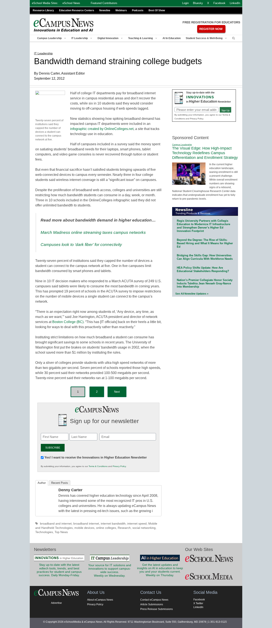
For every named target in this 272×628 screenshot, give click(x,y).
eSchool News (71, 3)
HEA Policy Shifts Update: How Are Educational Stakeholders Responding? (203, 269)
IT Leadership (79, 38)
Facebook (199, 599)
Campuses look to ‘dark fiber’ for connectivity (81, 244)
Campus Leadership (49, 38)
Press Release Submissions (156, 609)
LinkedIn (198, 607)
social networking (144, 527)
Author (42, 482)
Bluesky (198, 3)
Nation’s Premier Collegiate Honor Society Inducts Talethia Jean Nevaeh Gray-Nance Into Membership (204, 283)
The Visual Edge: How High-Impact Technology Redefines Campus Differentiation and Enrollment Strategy (205, 152)
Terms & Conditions (98, 466)
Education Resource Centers (76, 10)
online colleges (106, 527)
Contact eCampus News (154, 599)
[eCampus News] (64, 25)
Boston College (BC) (68, 322)
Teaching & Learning (140, 38)
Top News (61, 532)
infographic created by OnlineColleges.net (101, 129)
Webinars (121, 10)
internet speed (137, 523)
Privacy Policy (119, 466)
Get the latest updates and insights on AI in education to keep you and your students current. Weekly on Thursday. (160, 570)
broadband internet (86, 523)
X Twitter (198, 603)
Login (185, 3)
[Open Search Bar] (233, 38)
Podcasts (137, 10)
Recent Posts (59, 482)
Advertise (56, 602)
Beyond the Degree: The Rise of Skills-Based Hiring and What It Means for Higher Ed (205, 243)
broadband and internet (56, 523)
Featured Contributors (104, 3)
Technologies (44, 532)
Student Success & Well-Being (204, 38)
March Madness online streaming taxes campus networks (93, 232)
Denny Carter (70, 490)
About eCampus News (100, 599)
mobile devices (84, 527)
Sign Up (225, 110)
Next (117, 391)
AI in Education (172, 38)
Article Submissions (151, 604)
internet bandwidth (113, 523)
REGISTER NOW (210, 29)
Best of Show (157, 10)
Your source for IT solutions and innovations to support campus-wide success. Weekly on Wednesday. (109, 570)
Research (124, 527)
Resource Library (43, 10)
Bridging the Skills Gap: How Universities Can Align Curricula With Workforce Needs (205, 257)
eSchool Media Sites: (45, 3)
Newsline (104, 10)
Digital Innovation (108, 38)
